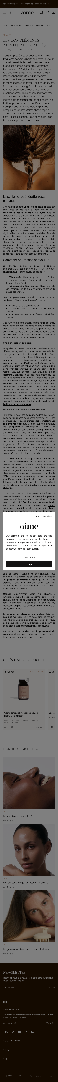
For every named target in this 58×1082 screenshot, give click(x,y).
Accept (29, 564)
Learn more (29, 557)
